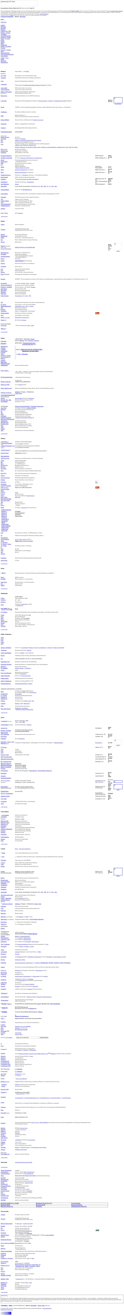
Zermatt (3, 986)
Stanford (3, 832)
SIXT (70, 147)
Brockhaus (32, 1266)
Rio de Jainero (31, 1139)
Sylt (2, 1145)
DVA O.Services (5, 477)
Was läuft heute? (30, 495)
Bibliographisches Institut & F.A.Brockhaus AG (28, 1264)
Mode (2, 43)
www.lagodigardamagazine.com (31, 1097)
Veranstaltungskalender (8, 395)
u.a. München (18, 1069)
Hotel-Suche (4, 161)
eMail (11, 15)
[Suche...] (9, 1003)
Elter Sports (7, 780)
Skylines (28, 1026)
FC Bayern (4, 747)
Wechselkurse (4, 1198)
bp (1, 411)
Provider (3, 48)
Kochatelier (4, 283)
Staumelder (4, 186)
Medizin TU (4, 1282)
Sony (2, 624)
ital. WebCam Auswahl (21, 1029)
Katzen (3, 272)
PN (2, 503)
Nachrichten (29, 1190)
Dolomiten (49, 956)
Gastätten (3, 349)
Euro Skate (4, 736)
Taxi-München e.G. (27, 189)
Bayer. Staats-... (5, 370)
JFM (2, 618)
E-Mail (2, 31)
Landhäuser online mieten (21, 1149)
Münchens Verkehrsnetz (20, 169)
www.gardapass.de (19, 1097)
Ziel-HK (51, 962)
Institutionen (4, 351)
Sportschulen (4, 786)
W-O (2, 1269)
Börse (2, 1175)
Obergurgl (3, 974)
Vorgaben (33, 287)
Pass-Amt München (41, 647)
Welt (2, 549)
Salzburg (3, 827)
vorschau (25, 1223)
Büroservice (4, 96)
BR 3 (2, 464)
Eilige (23, 283)
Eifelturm (17, 1028)
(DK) (45, 186)
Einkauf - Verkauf (5, 32)
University (17, 819)
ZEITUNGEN (5, 453)
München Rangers (6, 765)
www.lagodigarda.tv (66, 1097)
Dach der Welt (4, 1089)
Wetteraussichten (19, 976)
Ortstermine (4, 365)
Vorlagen (3, 128)
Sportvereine (4, 791)
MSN (27, 720)
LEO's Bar (3, 325)
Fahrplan (17, 140)
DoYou (3, 475)
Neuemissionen (30, 1172)
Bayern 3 (4, 514)
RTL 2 (2, 505)
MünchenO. (4, 919)
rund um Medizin (50, 1235)
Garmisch (30, 989)
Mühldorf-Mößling (58, 742)
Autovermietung (5, 89)
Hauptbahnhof (30, 182)
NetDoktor (3, 1286)
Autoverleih (4, 88)
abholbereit (50, 647)
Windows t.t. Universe (7, 1258)
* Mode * (3, 573)
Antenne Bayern (6, 510)
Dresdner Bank (40, 1205)
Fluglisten (3, 860)
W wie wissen (4, 1261)
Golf (2, 749)
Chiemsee (3, 906)
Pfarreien (21, 340)
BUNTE (3, 467)
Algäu (2, 949)
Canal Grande (18, 1032)
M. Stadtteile (4, 668)
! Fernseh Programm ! (6, 443)
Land (8, 939)
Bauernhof (8, 898)
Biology (8, 1243)
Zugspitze (3, 989)
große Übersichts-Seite (27, 344)
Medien (3, 42)
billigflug (17, 147)
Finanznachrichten (6, 1186)
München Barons (6, 763)
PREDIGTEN (4, 422)
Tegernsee (27, 984)
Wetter (2, 59)
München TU (4, 824)
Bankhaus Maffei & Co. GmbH (10, 1203)
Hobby (2, 39)
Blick (21, 722)
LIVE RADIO (4, 608)
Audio (2, 460)
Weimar (3, 839)
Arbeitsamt (4, 650)
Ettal (2, 425)
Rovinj (37, 1122)
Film (4, 487)
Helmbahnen (31, 956)
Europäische (31, 398)
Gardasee (3, 1092)
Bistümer (3, 409)
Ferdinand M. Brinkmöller (7, 16)
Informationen (33, 692)
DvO (2, 1046)
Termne (32, 339)
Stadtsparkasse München (79, 1206)
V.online (32, 946)
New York (3, 1026)
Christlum (17, 951)
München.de (31, 647)
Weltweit (40, 1012)
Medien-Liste (27, 703)
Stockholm (3, 1031)
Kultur (2, 40)
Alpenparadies (22, 980)
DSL (19, 497)
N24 (2, 502)
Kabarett (3, 352)
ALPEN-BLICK (32, 934)
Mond (2, 1245)
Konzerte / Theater (6, 355)
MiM (2, 116)
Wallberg (3, 984)
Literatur (3, 703)
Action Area (4, 728)
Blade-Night (4, 732)
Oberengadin (36, 976)
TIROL (39, 951)
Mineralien (3, 290)
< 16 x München (19, 916)
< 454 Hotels (25, 175)
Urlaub (2, 58)
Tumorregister (19, 1279)
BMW (2, 237)
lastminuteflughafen (51, 147)
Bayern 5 (4, 516)
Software (3, 50)
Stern (32, 1056)
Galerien (3, 348)
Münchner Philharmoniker (5, 363)
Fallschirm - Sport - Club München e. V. (7, 742)
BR (2, 462)
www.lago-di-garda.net (55, 1097)
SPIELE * (3, 328)
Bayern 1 (4, 511)
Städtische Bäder (5, 796)
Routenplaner (32, 85)
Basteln (3, 234)
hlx (27, 145)
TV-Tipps (26, 701)
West (2, 315)
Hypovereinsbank (77, 1205)
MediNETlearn (5, 1235)
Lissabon (3, 1022)
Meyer (38, 1266)
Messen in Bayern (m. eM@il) (22, 167)
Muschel (3, 1248)
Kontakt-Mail (118, 103)
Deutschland (18, 1074)
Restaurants (23, 158)
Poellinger (26, 1241)
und (54, 1003)
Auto (2, 81)
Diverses (31, 306)
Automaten (4, 84)
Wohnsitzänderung (6, 683)
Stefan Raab (4, 621)
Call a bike (3, 101)
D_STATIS (4, 695)
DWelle (3, 480)
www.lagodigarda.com (44, 1097)
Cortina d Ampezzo (57, 956)
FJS (2, 658)
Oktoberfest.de (18, 317)
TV (23, 295)
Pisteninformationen (47, 996)
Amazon (3, 229)
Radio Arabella (5, 526)
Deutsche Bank (5, 1205)
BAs (36, 647)
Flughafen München (6, 155)
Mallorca (43, 1053)
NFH (2, 706)
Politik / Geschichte (6, 46)
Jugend (9, 50)
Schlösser (17, 392)
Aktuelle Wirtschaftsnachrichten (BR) (23, 1162)
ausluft (3, 75)
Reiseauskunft (23, 140)
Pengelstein (67, 962)
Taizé (2, 427)
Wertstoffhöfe (61, 647)
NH (2, 302)
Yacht (2, 803)
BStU (2, 691)
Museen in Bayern (6, 381)
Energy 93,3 (5, 519)
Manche (19, 1050)
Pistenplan (39, 996)
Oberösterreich (27, 938)
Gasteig (3, 360)
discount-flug (29, 147)
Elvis (2, 616)
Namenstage (4, 421)
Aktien (25, 1172)
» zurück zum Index (4, 331)
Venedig (3, 1032)
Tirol (47, 944)
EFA (2, 142)
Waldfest (32, 984)
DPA (2, 470)
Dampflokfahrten (5, 256)
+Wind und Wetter (20, 1093)
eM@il (118, 251)
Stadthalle (17, 1133)
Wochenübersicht (21, 1187)
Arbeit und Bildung (6, 653)
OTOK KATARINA (43, 1122)
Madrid (39, 1053)
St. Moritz (3, 976)
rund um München (8, 54)
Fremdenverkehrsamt (6, 158)
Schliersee (31, 979)
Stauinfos (38, 85)
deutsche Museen (19, 398)
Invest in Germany (28, 541)
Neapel (3, 1134)
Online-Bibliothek (19, 260)
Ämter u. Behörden (6, 647)
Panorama (17, 954)
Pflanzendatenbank (6, 306)
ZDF (2, 550)
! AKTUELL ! (5, 441)
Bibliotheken (4, 346)
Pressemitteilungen (44, 14)
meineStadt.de (25, 647)
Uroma (27, 283)
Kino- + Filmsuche (23, 354)
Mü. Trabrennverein (6, 761)
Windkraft (21, 1233)
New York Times (5, 500)
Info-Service (43, 85)
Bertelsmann (4, 236)
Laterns (3, 967)
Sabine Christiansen (6, 681)
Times (2, 541)
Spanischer (21, 1053)
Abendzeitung (5, 456)
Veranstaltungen (38, 158)
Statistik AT (4, 697)
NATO (2, 670)
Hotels (16, 848)
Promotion (29, 1233)
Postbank (39, 1206)
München (23, 138)
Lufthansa (31, 145)
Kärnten (17, 936)
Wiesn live (3, 924)
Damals (3, 701)
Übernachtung (37, 956)
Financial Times (5, 489)
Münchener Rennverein (7, 759)
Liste (47, 1053)
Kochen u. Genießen (6, 287)
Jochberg (56, 962)
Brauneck (3, 954)
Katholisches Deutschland (21, 417)
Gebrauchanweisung (42, 100)
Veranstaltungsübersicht (29, 343)
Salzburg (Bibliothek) (6, 829)
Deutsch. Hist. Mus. (6, 400)
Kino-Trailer (4, 497)
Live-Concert (4, 357)
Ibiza (36, 1053)
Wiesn (2, 317)
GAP (2, 908)
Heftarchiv (17, 703)
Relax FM (4, 530)
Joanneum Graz (20, 1266)
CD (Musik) (4, 612)
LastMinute (43, 147)
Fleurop (3, 263)
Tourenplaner (22, 738)
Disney (3, 258)
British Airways (5, 137)
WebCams (29, 724)
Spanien (3, 1053)
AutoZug (28, 140)
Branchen (3, 28)
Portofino (3, 1136)
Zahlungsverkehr (29, 1182)
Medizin (3, 1279)
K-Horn (61, 962)
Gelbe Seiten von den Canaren (39, 1147)
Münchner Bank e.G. (7, 1206)
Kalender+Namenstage (37, 406)
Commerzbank (76, 1203)
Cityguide (3, 138)
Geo (2, 269)
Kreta (2, 1117)
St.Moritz (45, 976)
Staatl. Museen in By (6, 388)
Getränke (32, 283)
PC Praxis (3, 304)
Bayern (3, 655)
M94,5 (3, 522)
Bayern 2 (4, 513)
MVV (2, 172)
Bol (2, 240)
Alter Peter (3, 408)
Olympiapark (4, 770)
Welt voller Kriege (6, 709)
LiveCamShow (9, 1037)
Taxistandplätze (5, 189)
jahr (5, 341)
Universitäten (4, 56)
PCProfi (32, 1008)
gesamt (38, 1003)
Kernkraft (3, 1233)
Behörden (3, 26)
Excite (2, 107)
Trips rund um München (24, 848)
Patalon (3, 871)
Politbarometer (5, 678)
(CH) (42, 186)
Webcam (17, 1147)
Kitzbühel (37, 962)
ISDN (16, 497)
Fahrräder (3, 738)
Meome (3, 1236)
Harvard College (19, 1243)
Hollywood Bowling (6, 757)
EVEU (2, 1230)
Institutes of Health (6, 1275)
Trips (2, 54)
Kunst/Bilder (4, 401)
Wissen (3, 1263)
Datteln (3, 928)
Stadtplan (26, 85)
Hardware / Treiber (6, 37)
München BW (4, 821)
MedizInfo (3, 1284)
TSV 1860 (3, 799)
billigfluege (22, 147)
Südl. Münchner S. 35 (100, 780)
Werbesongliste (5, 313)
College (22, 819)
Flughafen (3, 152)
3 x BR (26, 916)
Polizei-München (5, 675)
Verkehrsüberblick (5, 204)
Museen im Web (5, 384)
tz (1, 547)
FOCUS (3, 492)
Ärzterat (3, 1214)
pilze (27, 306)
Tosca (2, 1287)
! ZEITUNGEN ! (5, 450)
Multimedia (4, 45)
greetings (25, 604)
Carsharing (38, 140)
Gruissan (3, 1107)
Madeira (3, 1128)
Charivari (4, 518)
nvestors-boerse (5, 1191)
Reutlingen (4, 826)
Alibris (2, 224)
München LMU (5, 822)
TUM (32, 325)
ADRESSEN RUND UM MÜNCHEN (31, 349)
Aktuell (3, 25)
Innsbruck (7, 944)
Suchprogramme (5, 53)
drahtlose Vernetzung (38, 120)
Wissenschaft (4, 62)
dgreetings (19, 605)
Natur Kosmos (5, 296)
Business (3, 29)
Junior (26, 295)
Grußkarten (4, 112)
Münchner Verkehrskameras (22, 1016)
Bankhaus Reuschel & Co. (44, 1203)
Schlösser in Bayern (7, 904)
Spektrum (3, 1253)
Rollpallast (3, 773)
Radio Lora (4, 529)
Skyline (3, 1075)
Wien (2, 840)
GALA (3, 494)
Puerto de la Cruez (25, 1147)
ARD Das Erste (5, 458)
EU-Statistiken (18, 694)
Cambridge (4, 817)
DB (2, 140)
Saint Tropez (4, 1137)
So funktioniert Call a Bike (60, 100)
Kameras (20, 938)
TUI (72, 147)
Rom (2, 1029)
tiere (24, 306)
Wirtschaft (3, 61)
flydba (24, 145)
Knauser (3, 279)
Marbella (53, 1053)
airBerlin (17, 145)
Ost (48, 1003)
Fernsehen (3, 484)
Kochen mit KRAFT (6, 285)
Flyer (2, 491)
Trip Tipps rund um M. (7, 895)
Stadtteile (17, 668)
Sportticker (4, 721)
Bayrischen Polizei (26, 675)
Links (29, 1243)
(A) (39, 186)
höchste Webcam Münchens (45, 770)
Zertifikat (3, 1200)
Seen (20, 393)
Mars (33, 1258)
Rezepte (3, 309)
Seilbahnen (4, 993)
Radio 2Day (5, 524)
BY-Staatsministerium (6, 377)
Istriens (33, 1122)
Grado (2, 1102)
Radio (2, 507)
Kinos (2, 354)
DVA (30, 295)
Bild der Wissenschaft (6, 1223)
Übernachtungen (30, 158)
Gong (8, 609)
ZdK (2, 430)
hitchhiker (34, 147)
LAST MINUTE (5, 1154)
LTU (35, 145)
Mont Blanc (4, 972)
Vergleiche (3, 124)
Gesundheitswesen (6, 36)
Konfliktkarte (18, 708)
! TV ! (2, 447)
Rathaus (17, 184)
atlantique (26, 1050)
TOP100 (3, 626)
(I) (49, 186)
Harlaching (22, 16)
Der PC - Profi (74, 11)
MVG (2, 170)
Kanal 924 (4, 521)
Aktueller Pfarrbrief (31, 408)
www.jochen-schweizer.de (22, 731)
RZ (24, 722)
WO (2, 1268)
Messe (2, 167)
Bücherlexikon (5, 252)
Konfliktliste (25, 708)
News (29, 701)
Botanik (3, 1226)
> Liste (63, 956)
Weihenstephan (5, 837)
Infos (55, 186)
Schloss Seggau (35, 941)
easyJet (21, 145)
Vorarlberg (3, 946)
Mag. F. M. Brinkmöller (27, 1231)
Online (18, 541)
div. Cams (23, 1026)
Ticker (27, 1269)
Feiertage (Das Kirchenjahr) (22, 406)
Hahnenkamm (44, 962)
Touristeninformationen (22, 944)
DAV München (5, 734)
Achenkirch (4, 952)
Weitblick (4, 1012)
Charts (2, 615)
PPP (2, 308)
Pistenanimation (27, 976)
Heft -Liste (19, 1223)
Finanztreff (4, 1187)
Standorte (50, 100)
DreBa (2, 1182)
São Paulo (3, 1140)
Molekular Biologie (6, 1239)
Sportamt (3, 776)
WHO (2, 1289)
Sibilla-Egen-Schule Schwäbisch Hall (24, 709)
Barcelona (31, 1053)
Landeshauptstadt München (21, 683)
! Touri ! (3, 862)
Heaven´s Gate (5, 754)
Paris (2, 1028)
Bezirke (21, 668)
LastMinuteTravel (61, 147)
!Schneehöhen (4, 724)
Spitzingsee (4, 982)
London (3, 1024)
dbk (2, 413)
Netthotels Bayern (5, 175)
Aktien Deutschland (6, 1170)
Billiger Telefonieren (6, 92)
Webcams (26, 1053)
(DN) (45, 892)
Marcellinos (4, 289)
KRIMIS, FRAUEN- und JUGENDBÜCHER (25, 247)
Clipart (2, 598)
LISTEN (17, 1084)
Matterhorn (35, 986)
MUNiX (22, 653)
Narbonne (3, 1133)
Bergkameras (20, 956)
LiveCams (7, 317)
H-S (2, 270)
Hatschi (3, 1273)
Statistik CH (4, 698)
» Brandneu (4, 1305)
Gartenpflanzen (18, 306)
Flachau (3, 959)
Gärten (17, 393)
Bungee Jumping (6, 730)
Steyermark (28, 941)
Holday (3, 866)
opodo (39, 147)
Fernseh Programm (6, 485)
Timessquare (18, 1026)
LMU (7, 1279)
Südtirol (3, 1143)
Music (2, 620)
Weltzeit (3, 208)
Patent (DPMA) (5, 120)
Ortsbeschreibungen (25, 936)
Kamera (24, 320)
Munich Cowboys (6, 767)
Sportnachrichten (6, 778)
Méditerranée (33, 1050)
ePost (2, 605)
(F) (47, 186)
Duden (2, 261)
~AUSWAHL (18, 1139)
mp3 (30, 615)
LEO (29, 325)
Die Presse (3, 468)
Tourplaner (4, 801)
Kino (2, 274)
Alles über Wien (18, 1034)
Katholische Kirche (6, 417)
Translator (3, 197)
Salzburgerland (27, 939)
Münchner (3, 293)
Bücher (3, 242)
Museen (3, 358)
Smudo (3, 623)
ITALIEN (3, 1113)
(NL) (52, 186)
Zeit (2, 552)
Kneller (3, 602)
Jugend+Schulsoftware (6, 248)
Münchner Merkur (6, 499)
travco (67, 147)
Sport (2, 51)
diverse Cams (24, 1128)
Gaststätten (3, 34)
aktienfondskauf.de (29, 1173)
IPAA (76, 147)
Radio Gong (5, 527)
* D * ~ (3, 1018)
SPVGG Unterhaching (7, 793)
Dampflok (3, 254)
